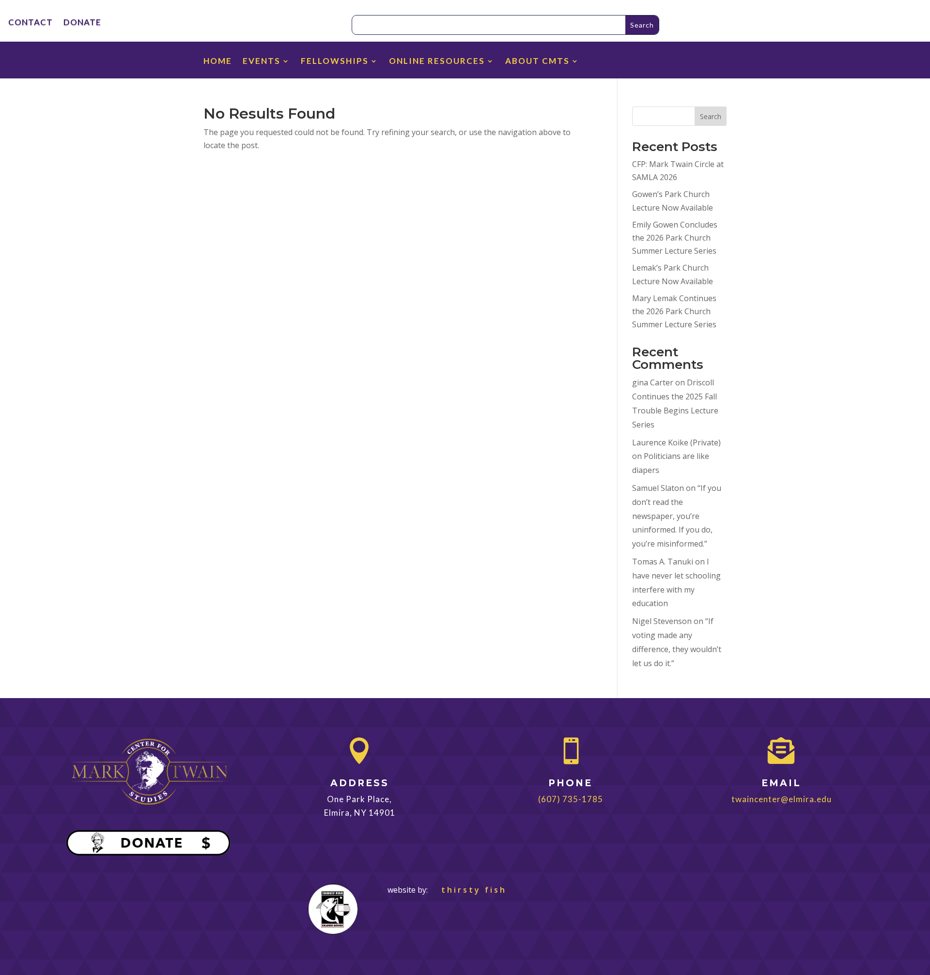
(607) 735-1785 (570, 799)
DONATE (82, 23)
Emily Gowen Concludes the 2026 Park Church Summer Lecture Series (674, 237)
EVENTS (261, 62)
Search (710, 116)
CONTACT (30, 23)
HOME (217, 62)
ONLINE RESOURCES (437, 62)
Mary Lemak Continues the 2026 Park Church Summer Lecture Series (674, 311)
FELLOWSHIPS (335, 62)
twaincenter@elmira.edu (781, 799)
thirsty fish (468, 889)
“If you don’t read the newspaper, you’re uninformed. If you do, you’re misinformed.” (676, 516)
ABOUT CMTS (537, 62)
